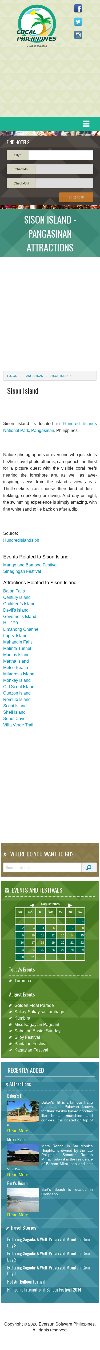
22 (82, 942)
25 (42, 950)
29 (82, 950)
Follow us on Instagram (78, 35)
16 (22, 942)
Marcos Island (16, 655)
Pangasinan (34, 375)
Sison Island (60, 375)
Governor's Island (19, 616)
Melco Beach (15, 667)
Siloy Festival (27, 1037)
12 (53, 935)
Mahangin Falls (18, 642)
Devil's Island (16, 610)
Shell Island (14, 712)
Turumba (22, 980)
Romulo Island (17, 699)
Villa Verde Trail (18, 725)
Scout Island (15, 706)
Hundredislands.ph (21, 540)
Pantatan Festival (30, 1043)
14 (72, 935)
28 (72, 950)
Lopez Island (15, 635)
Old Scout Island (18, 686)
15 (82, 935)
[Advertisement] (48, 84)
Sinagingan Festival (22, 571)
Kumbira (22, 1018)
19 (53, 942)
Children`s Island (19, 604)
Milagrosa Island (18, 674)
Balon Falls (14, 591)
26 (53, 950)
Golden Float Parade (34, 1005)
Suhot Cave (14, 718)
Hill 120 (10, 623)
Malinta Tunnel (17, 648)
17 (33, 942)
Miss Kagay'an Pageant (36, 1024)
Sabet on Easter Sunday (37, 1031)
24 (33, 950)
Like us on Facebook (78, 8)
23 (22, 950)
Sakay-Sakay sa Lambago (39, 1012)
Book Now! (76, 197)
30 (22, 957)
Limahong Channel (21, 629)
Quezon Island (17, 693)
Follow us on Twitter (78, 22)
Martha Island (16, 661)
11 (42, 935)
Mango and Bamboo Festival (30, 565)
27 (62, 950)
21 (72, 942)
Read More (17, 1131)
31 (33, 957)
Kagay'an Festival (31, 1050)
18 (42, 942)
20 (62, 942)
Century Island (17, 597)
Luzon (12, 375)
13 (62, 935)
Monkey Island (17, 680)
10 (33, 935)
